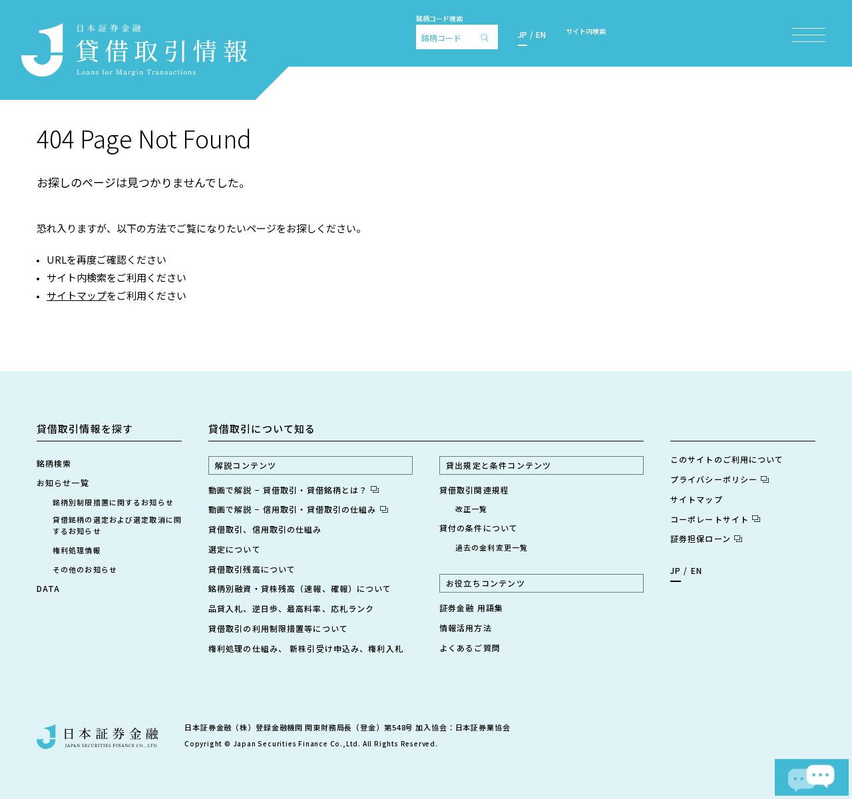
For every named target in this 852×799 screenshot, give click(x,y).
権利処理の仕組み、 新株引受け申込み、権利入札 (305, 648)
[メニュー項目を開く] (808, 35)
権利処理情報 (77, 550)
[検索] (488, 37)
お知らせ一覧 (63, 482)
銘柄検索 (54, 463)
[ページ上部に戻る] (800, 724)
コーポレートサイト (709, 519)
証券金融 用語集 (471, 607)
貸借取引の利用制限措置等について (278, 628)
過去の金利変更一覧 (491, 547)
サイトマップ (76, 295)
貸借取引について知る (262, 428)
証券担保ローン (700, 538)
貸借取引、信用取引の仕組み (265, 529)
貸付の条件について (478, 527)
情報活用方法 (465, 627)
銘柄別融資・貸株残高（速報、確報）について (300, 588)
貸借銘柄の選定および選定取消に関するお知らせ (117, 525)
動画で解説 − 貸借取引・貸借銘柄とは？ (287, 489)
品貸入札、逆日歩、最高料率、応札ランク (291, 608)
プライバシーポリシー (713, 479)
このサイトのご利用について (727, 459)
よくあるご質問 (470, 647)
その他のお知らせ (85, 569)
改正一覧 (471, 508)
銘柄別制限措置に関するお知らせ (113, 502)
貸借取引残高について (252, 569)
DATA (48, 588)
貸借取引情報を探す (85, 428)
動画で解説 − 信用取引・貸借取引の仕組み (292, 509)
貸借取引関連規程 (474, 489)
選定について (234, 549)
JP (522, 34)
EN (541, 34)
